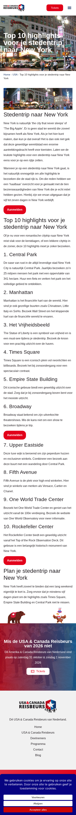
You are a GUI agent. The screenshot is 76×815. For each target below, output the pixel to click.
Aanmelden (14, 209)
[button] (69, 8)
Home (7, 74)
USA (15, 74)
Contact (38, 749)
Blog (38, 755)
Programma (38, 743)
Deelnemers (38, 738)
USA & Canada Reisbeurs (38, 732)
